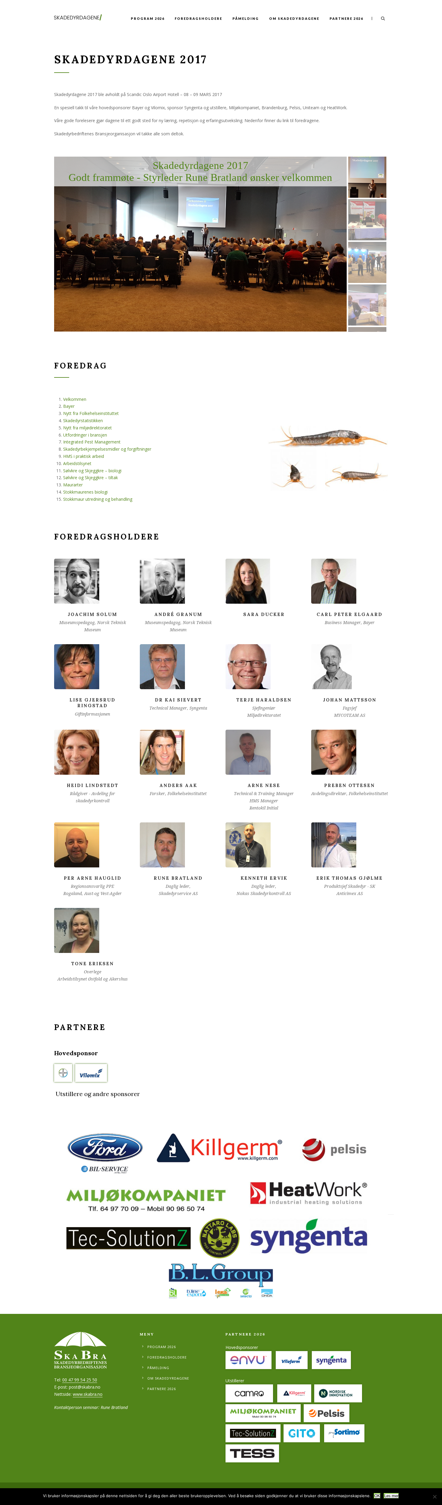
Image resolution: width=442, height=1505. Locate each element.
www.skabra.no (88, 1394)
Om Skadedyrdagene (294, 18)
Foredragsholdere (198, 18)
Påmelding (245, 18)
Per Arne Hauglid (92, 878)
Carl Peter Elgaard (349, 614)
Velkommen (74, 399)
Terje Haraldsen (264, 700)
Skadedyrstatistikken (83, 420)
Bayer (69, 406)
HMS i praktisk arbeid (83, 456)
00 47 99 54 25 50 (79, 1380)
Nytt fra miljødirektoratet (87, 428)
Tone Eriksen (92, 963)
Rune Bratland (178, 878)
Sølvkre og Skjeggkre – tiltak (90, 477)
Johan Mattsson (349, 700)
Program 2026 (147, 18)
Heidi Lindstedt (92, 785)
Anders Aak (178, 785)
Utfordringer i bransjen (85, 435)
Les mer (391, 1496)
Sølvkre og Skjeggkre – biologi (92, 470)
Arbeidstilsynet (77, 463)
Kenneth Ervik (264, 878)
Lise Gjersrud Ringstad (92, 703)
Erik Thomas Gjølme (349, 878)
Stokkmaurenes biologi (85, 492)
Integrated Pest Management (92, 442)
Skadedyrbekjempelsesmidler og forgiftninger (107, 449)
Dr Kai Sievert (178, 700)
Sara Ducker (264, 614)
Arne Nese (263, 785)
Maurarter (73, 485)
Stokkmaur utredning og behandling (97, 499)
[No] (434, 1497)
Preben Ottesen (349, 785)
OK (377, 1496)
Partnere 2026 (346, 18)
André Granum (178, 614)
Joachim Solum (92, 614)
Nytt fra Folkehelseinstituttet (91, 413)
